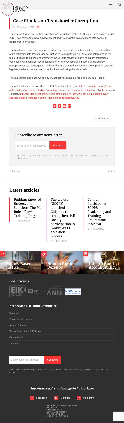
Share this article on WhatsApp (69, 106)
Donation (14, 343)
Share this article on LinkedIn (64, 106)
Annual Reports (17, 325)
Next (110, 171)
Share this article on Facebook (59, 106)
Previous (16, 171)
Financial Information (20, 319)
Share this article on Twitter (54, 106)
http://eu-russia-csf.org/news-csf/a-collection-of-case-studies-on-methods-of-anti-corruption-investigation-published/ (61, 88)
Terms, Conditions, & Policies (25, 331)
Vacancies (15, 313)
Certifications (16, 337)
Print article (103, 118)
